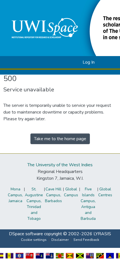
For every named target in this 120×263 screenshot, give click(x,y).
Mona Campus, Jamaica (15, 195)
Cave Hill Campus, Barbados (53, 195)
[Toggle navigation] (108, 62)
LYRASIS (102, 234)
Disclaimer (60, 239)
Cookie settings (34, 239)
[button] (69, 62)
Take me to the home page (60, 139)
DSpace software (26, 234)
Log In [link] (89, 62)
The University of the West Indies (60, 165)
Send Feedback (86, 239)
